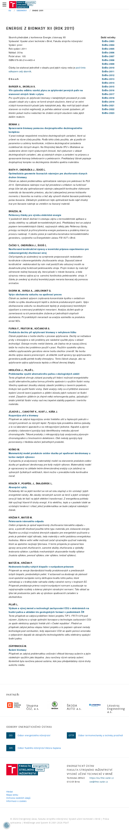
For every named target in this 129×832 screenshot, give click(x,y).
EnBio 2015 (108, 86)
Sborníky (22, 10)
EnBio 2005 (108, 48)
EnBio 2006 (108, 52)
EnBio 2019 (108, 101)
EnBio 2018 (108, 97)
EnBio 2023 (108, 113)
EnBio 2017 (108, 94)
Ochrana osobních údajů (19, 798)
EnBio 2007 (108, 56)
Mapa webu (12, 794)
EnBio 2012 (108, 75)
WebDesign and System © (46, 822)
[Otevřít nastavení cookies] (6, 825)
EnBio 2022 (108, 109)
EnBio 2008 (108, 60)
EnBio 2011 (108, 71)
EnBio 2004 (108, 44)
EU (10, 10)
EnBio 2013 (108, 78)
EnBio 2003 (108, 41)
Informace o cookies (17, 801)
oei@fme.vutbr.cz (99, 781)
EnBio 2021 (108, 105)
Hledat (10, 791)
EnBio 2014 (108, 82)
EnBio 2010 (108, 67)
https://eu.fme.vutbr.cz (101, 778)
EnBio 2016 (108, 90)
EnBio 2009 (108, 63)
